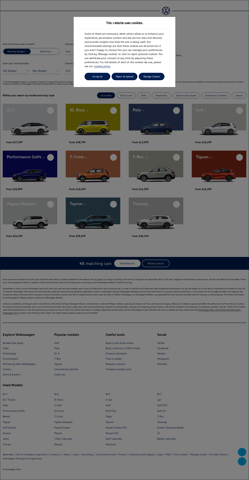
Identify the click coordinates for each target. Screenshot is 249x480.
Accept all (97, 76)
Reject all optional (124, 76)
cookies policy (102, 66)
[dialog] (124, 240)
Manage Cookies (151, 76)
